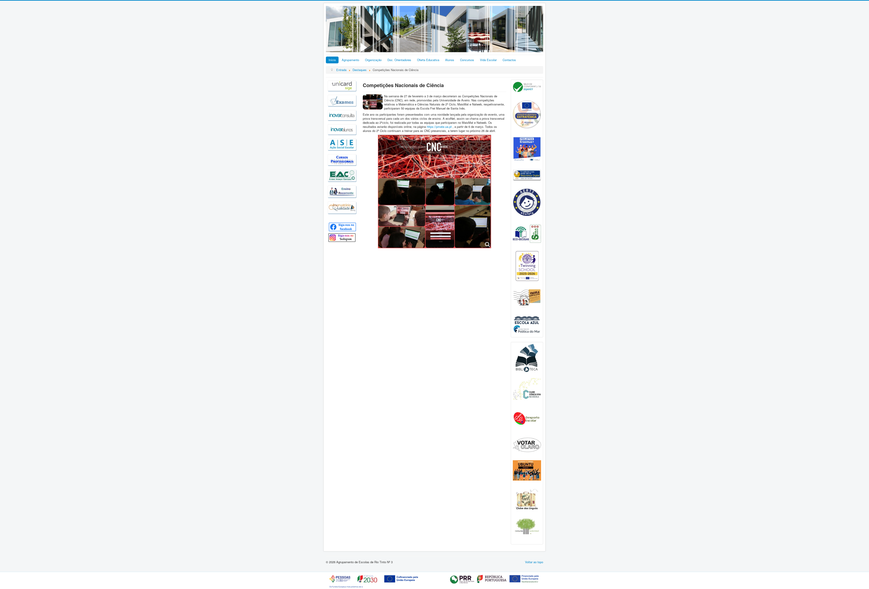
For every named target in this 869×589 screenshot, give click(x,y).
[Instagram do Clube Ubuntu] (527, 470)
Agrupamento (350, 60)
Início (332, 60)
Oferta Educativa (428, 60)
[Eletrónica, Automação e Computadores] (342, 175)
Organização (373, 60)
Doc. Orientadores (399, 60)
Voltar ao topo (534, 562)
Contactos (509, 60)
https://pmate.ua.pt (439, 126)
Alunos (449, 60)
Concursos (467, 60)
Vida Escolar (488, 60)
